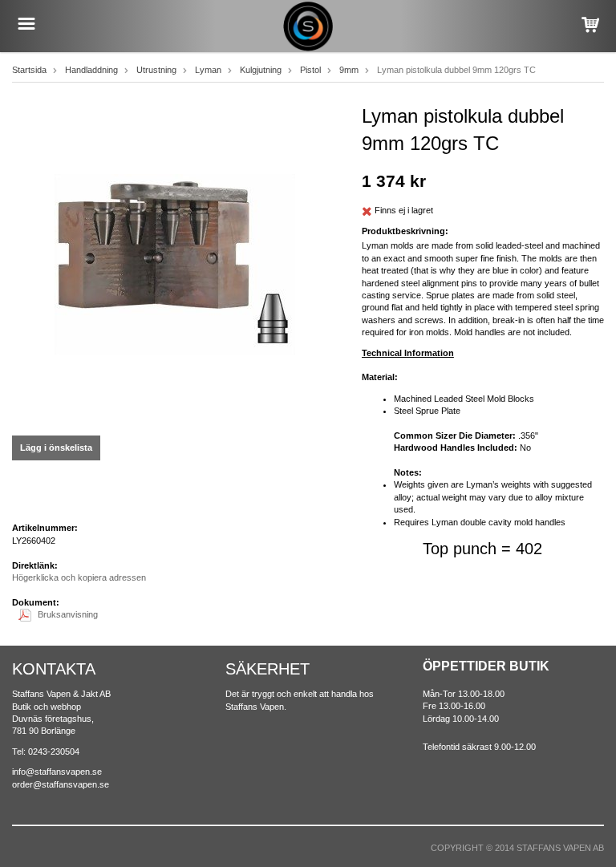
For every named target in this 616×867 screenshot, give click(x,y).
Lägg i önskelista (56, 447)
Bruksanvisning (68, 614)
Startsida (29, 70)
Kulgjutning (261, 70)
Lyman (208, 70)
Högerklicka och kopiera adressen (79, 577)
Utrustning (156, 70)
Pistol (310, 70)
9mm (349, 70)
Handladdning (91, 70)
